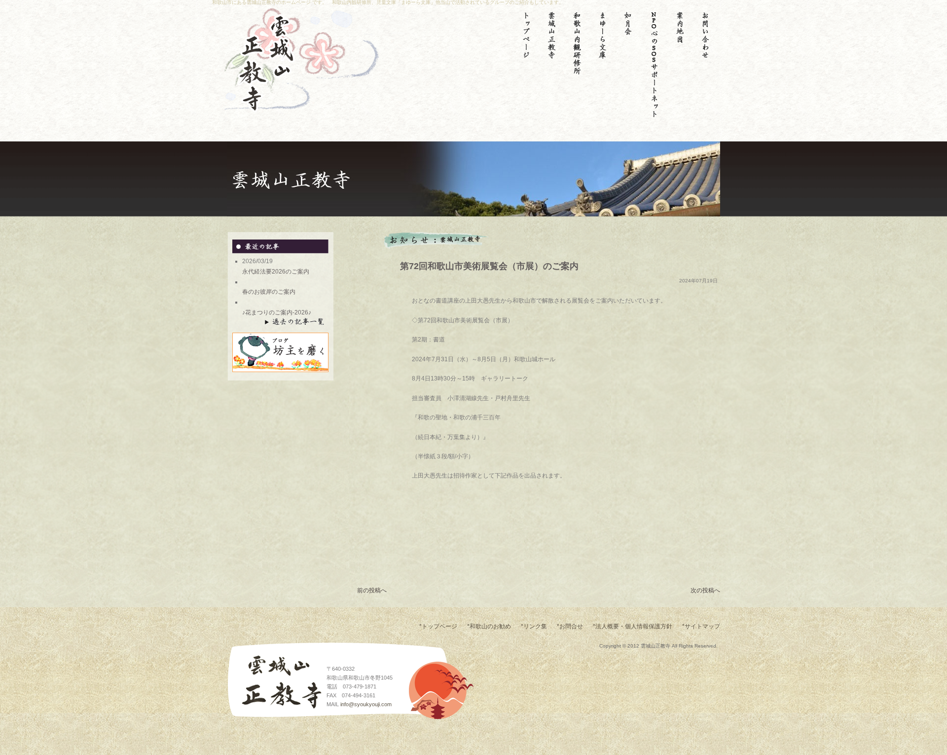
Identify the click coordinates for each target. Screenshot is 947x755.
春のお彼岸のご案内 (268, 291)
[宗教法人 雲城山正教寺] (254, 108)
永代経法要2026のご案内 (275, 271)
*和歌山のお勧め (489, 626)
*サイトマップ (701, 626)
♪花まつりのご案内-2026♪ (276, 312)
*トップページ (438, 626)
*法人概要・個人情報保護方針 (632, 626)
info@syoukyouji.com (366, 704)
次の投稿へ (705, 590)
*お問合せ (570, 626)
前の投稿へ (372, 590)
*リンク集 (534, 626)
